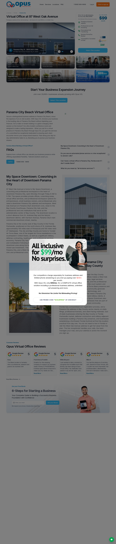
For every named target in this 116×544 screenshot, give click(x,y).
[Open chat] (111, 539)
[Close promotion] (84, 241)
